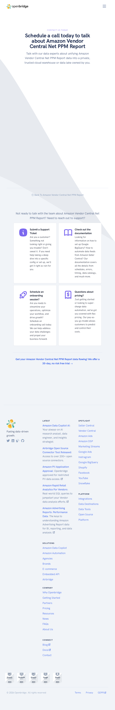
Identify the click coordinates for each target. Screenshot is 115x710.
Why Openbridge (52, 592)
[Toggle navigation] (104, 6)
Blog (45, 644)
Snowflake (84, 483)
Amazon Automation (54, 553)
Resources (48, 613)
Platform (83, 519)
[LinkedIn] (13, 440)
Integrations (85, 498)
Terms (78, 692)
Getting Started (51, 597)
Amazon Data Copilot (55, 547)
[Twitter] (8, 440)
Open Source (85, 514)
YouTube (83, 478)
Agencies (48, 558)
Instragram (84, 457)
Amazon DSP (85, 441)
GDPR (101, 692)
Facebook (84, 472)
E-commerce (50, 568)
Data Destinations (88, 503)
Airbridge (48, 579)
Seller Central (86, 425)
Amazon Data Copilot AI (56, 425)
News (46, 618)
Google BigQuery (88, 462)
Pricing (46, 608)
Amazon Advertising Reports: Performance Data (55, 512)
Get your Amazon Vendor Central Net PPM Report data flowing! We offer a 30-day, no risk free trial (58, 361)
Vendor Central (87, 430)
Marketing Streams (89, 446)
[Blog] (17, 440)
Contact (47, 655)
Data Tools (84, 509)
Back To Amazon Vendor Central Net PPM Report (59, 195)
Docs (46, 649)
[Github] (22, 440)
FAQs (46, 623)
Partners (47, 603)
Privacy (89, 692)
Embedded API (51, 574)
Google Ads (85, 451)
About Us (48, 629)
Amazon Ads (85, 435)
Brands (47, 563)
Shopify (82, 467)
